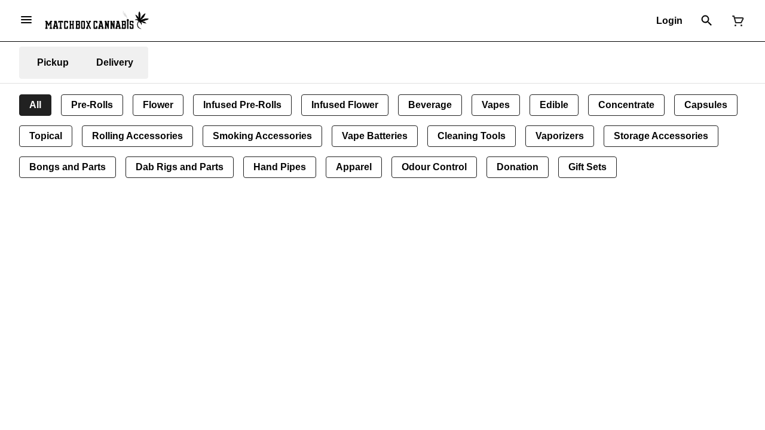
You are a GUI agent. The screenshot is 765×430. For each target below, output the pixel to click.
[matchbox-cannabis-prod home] (97, 20)
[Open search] (707, 21)
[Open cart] (736, 21)
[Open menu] (26, 20)
